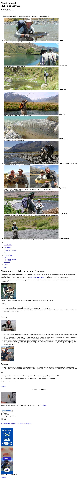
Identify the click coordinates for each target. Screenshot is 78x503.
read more (44, 380)
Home (5, 217)
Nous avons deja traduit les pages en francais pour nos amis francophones (16, 399)
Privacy (2, 451)
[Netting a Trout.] (8, 273)
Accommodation (8, 230)
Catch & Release (8, 223)
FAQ (5, 228)
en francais (3, 361)
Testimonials (7, 237)
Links (5, 242)
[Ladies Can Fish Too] (8, 306)
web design (3, 452)
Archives (9, 236)
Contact (5, 240)
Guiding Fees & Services (10, 225)
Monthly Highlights (11, 234)
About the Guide (8, 220)
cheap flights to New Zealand (37, 252)
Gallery (5, 233)
